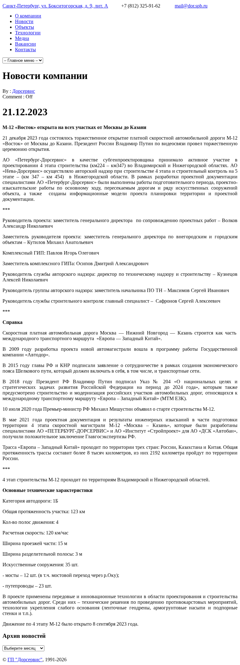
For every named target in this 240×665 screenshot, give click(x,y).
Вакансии (25, 44)
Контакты (25, 49)
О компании (28, 15)
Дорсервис (23, 91)
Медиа (22, 38)
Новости (24, 21)
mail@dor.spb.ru (191, 5)
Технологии (28, 32)
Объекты (24, 27)
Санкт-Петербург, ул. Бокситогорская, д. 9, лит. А (55, 5)
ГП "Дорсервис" (25, 659)
